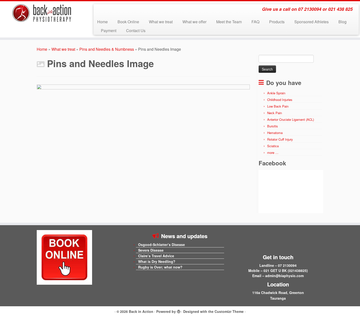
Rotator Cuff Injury (280, 139)
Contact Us (135, 30)
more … (272, 152)
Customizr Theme (229, 311)
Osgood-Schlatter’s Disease (161, 244)
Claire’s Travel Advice (156, 255)
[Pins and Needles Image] (143, 150)
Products (277, 22)
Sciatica (273, 146)
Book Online (128, 22)
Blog (342, 22)
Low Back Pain (277, 106)
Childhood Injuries (279, 99)
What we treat (161, 22)
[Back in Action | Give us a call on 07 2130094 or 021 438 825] (41, 13)
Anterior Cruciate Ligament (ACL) (290, 119)
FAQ (255, 22)
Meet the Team (229, 22)
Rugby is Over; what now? (160, 267)
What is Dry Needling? (156, 261)
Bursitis (272, 126)
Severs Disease (151, 250)
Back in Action (141, 311)
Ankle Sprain (276, 93)
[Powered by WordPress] (178, 310)
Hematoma (275, 132)
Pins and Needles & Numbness (106, 49)
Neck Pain (274, 112)
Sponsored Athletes (311, 22)
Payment (108, 30)
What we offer (194, 22)
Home (102, 22)
